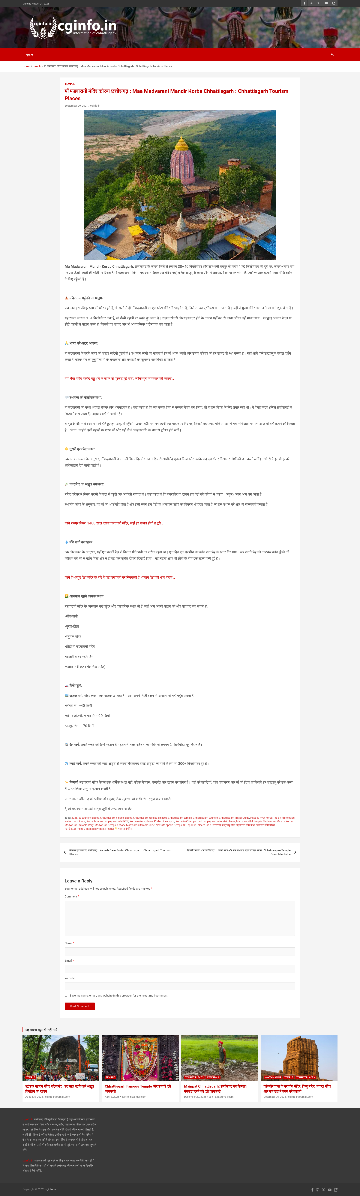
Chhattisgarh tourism (205, 817)
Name (69, 943)
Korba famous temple (99, 821)
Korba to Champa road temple (193, 821)
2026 (74, 817)
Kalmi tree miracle (75, 821)
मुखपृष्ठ (30, 54)
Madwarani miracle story (79, 825)
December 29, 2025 (195, 1096)
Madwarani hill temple (249, 821)
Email (69, 960)
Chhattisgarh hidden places (116, 817)
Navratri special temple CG (171, 825)
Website (70, 978)
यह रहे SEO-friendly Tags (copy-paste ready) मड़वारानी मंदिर (98, 828)
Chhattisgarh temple (180, 817)
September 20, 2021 (76, 105)
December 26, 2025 (275, 1096)
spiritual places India (200, 825)
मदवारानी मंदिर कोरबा (265, 825)
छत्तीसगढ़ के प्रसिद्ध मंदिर (224, 825)
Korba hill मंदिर (120, 821)
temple (70, 83)
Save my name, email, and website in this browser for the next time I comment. (119, 995)
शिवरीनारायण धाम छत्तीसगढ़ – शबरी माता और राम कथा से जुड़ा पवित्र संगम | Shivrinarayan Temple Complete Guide (239, 852)
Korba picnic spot (164, 821)
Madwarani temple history (110, 825)
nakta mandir (273, 1077)
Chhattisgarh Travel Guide (234, 817)
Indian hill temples (284, 817)
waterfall (213, 1077)
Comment (72, 896)
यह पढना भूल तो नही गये (41, 1030)
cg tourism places (89, 817)
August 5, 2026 (34, 1096)
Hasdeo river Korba (261, 817)
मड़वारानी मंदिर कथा (245, 825)
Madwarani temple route (140, 825)
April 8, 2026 (112, 1096)
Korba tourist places (223, 821)
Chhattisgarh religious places (150, 817)
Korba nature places (141, 821)
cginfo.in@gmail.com (57, 1096)
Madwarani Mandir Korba (278, 821)
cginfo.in (95, 105)
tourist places (194, 1077)
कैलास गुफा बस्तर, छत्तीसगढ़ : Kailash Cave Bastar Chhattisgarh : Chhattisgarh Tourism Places (119, 852)
